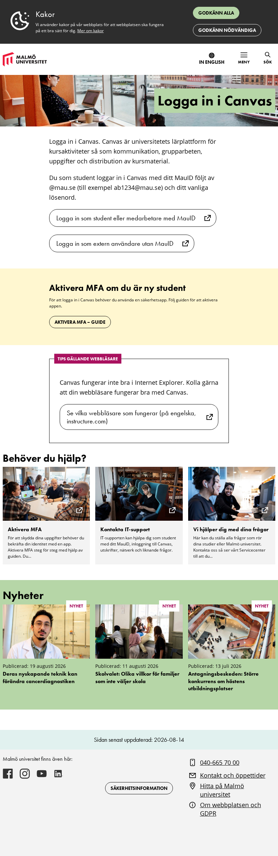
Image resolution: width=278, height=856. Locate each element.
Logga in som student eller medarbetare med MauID (126, 218)
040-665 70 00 (219, 762)
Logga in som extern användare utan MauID (115, 243)
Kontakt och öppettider (232, 775)
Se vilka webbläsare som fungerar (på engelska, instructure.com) (131, 417)
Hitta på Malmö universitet (222, 790)
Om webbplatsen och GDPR (230, 809)
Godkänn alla (216, 13)
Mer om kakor (90, 31)
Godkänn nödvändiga (227, 30)
